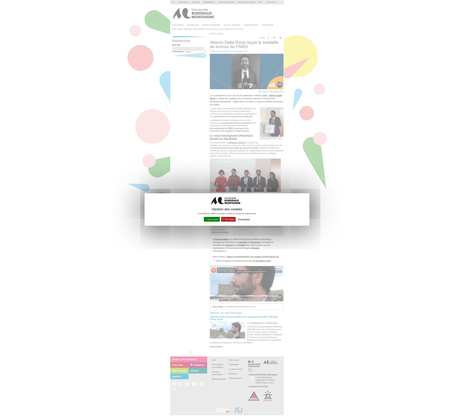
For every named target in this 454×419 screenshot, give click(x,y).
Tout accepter (213, 219)
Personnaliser (244, 219)
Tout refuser (229, 219)
